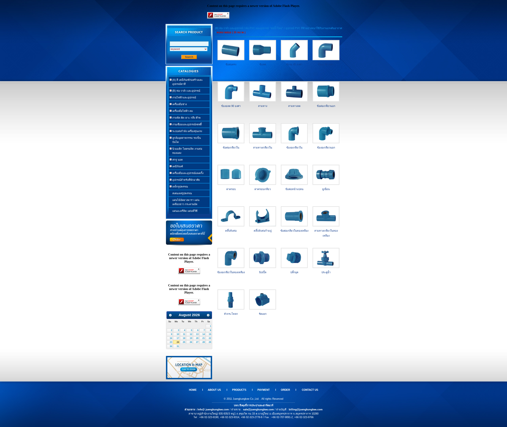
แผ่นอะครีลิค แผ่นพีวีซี (184, 210)
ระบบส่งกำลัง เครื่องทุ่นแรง (185, 131)
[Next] (208, 315)
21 (203, 338)
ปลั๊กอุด (294, 272)
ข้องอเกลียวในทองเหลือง (231, 272)
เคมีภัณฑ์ (176, 166)
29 (210, 342)
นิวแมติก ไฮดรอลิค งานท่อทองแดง (185, 150)
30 (171, 346)
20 (197, 338)
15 (210, 334)
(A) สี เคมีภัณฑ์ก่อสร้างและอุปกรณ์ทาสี (186, 82)
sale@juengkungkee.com (258, 409)
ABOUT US (214, 389)
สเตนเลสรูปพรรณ (182, 193)
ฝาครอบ (231, 189)
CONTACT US (310, 389)
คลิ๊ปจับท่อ (231, 230)
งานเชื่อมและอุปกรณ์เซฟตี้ (185, 124)
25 (184, 342)
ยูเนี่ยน (326, 189)
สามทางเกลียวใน (262, 147)
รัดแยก (263, 313)
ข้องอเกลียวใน (294, 147)
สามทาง (262, 106)
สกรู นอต (176, 160)
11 (184, 334)
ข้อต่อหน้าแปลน (294, 189)
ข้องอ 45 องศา (294, 64)
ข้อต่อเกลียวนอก (326, 106)
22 (210, 338)
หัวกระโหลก (231, 313)
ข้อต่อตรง (231, 64)
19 (191, 338)
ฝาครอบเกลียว (262, 189)
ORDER (285, 389)
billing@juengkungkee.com (306, 409)
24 (178, 342)
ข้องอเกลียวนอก (326, 147)
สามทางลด (294, 106)
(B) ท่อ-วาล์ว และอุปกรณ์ (184, 91)
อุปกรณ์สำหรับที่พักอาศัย (184, 180)
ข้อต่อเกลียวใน (231, 147)
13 (197, 334)
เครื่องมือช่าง (178, 104)
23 (171, 342)
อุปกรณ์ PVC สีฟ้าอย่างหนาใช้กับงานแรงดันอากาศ (314, 28)
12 (191, 334)
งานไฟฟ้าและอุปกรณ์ (182, 97)
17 (178, 338)
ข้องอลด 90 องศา (231, 106)
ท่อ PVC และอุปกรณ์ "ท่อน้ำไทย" (264, 28)
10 (178, 334)
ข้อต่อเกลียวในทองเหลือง (294, 230)
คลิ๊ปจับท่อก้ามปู (263, 230)
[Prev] (170, 315)
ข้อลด (262, 64)
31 (178, 346)
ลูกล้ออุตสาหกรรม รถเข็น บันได (185, 140)
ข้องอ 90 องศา (326, 64)
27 (197, 342)
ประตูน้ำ (326, 272)
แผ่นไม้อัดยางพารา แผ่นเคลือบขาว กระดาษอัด (185, 202)
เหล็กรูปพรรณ (178, 186)
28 (203, 342)
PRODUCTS (239, 389)
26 (191, 342)
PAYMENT (263, 389)
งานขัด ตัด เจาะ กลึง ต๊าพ (185, 118)
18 (184, 338)
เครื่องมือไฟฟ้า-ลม (181, 111)
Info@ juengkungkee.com (213, 409)
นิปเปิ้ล (262, 272)
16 (171, 338)
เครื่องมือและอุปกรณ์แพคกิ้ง (186, 173)
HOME (193, 389)
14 (203, 334)
